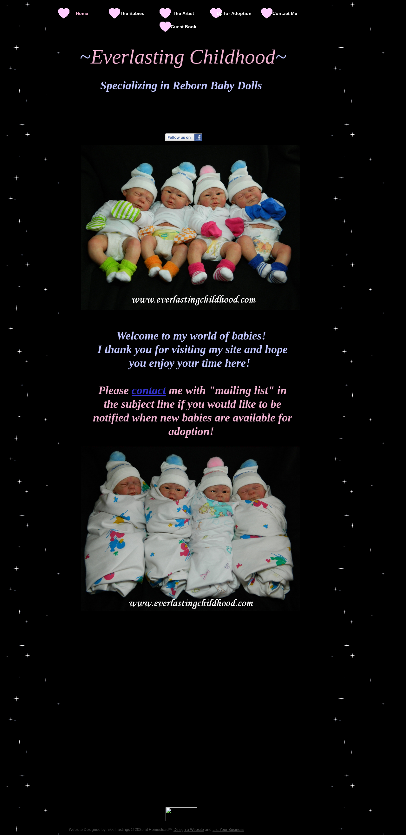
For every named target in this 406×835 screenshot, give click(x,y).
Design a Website (189, 829)
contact (149, 390)
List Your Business (228, 829)
